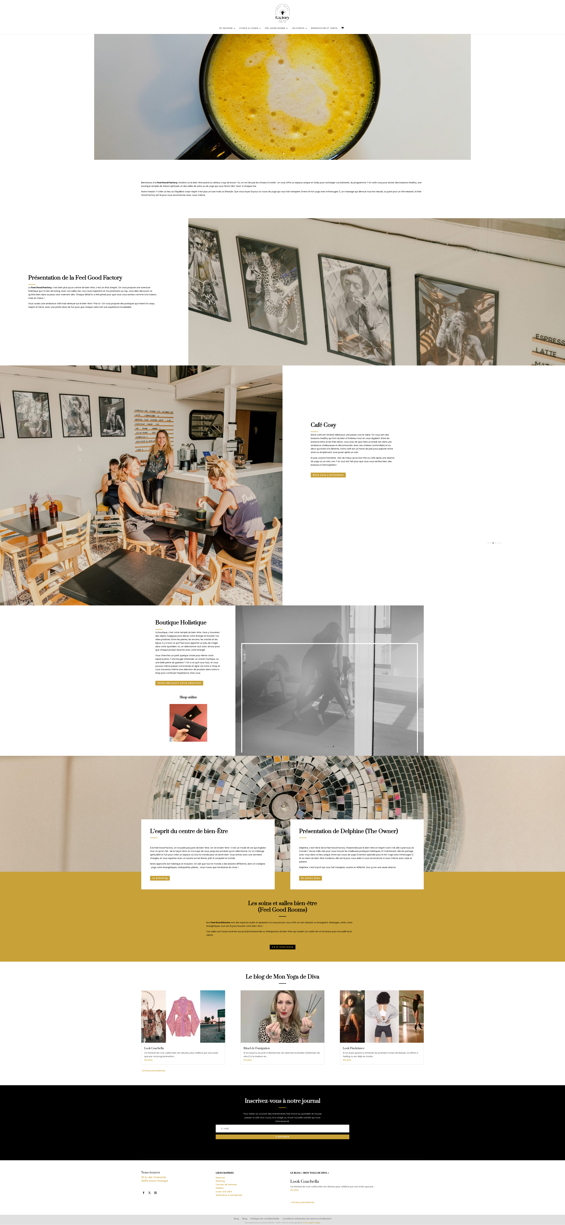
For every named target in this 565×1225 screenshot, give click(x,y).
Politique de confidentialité (264, 1219)
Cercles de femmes (226, 1184)
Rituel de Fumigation (257, 1048)
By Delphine (226, 28)
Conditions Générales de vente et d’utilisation (306, 1219)
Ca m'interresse (282, 946)
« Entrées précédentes (153, 1070)
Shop (236, 1219)
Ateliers (220, 1188)
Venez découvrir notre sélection (179, 683)
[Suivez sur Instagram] (155, 1192)
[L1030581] (494, 548)
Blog (244, 1219)
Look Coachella (154, 1048)
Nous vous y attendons (328, 474)
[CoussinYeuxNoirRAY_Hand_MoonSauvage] (188, 740)
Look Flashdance (354, 1048)
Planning (220, 1181)
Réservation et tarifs (324, 28)
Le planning (160, 878)
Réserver (220, 1177)
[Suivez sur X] (149, 1192)
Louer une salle (224, 1191)
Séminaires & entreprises (229, 1195)
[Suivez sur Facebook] (143, 1192)
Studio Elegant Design (311, 1223)
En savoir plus (310, 878)
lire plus (148, 1059)
